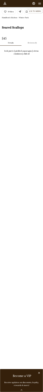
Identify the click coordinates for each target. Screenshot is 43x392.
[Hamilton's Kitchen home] (12, 4)
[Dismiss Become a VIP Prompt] (39, 373)
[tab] (11, 43)
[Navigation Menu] (39, 4)
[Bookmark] (26, 11)
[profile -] (33, 3)
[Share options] (20, 11)
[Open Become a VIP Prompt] (21, 390)
